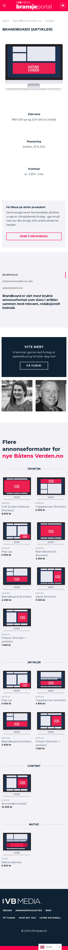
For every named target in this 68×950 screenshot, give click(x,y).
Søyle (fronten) (46, 596)
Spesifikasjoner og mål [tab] (17, 281)
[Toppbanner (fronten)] (51, 488)
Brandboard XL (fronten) (46, 553)
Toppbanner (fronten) (51, 506)
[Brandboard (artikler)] (17, 723)
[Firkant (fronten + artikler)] (17, 619)
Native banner (12, 862)
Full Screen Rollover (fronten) (16, 508)
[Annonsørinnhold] (17, 785)
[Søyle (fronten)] (51, 578)
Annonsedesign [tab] (12, 288)
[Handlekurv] (62, 5)
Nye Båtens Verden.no (27, 20)
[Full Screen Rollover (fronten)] (17, 488)
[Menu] (4, 5)
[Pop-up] (17, 533)
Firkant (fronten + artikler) (14, 639)
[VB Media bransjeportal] (34, 5)
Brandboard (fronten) (17, 596)
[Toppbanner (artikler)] (51, 682)
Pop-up (7, 551)
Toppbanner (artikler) (51, 700)
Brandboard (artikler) (16, 741)
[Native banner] (17, 844)
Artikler (50, 20)
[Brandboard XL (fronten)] (51, 533)
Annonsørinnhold (14, 803)
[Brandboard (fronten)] (17, 578)
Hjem (5, 20)
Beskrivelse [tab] (10, 275)
